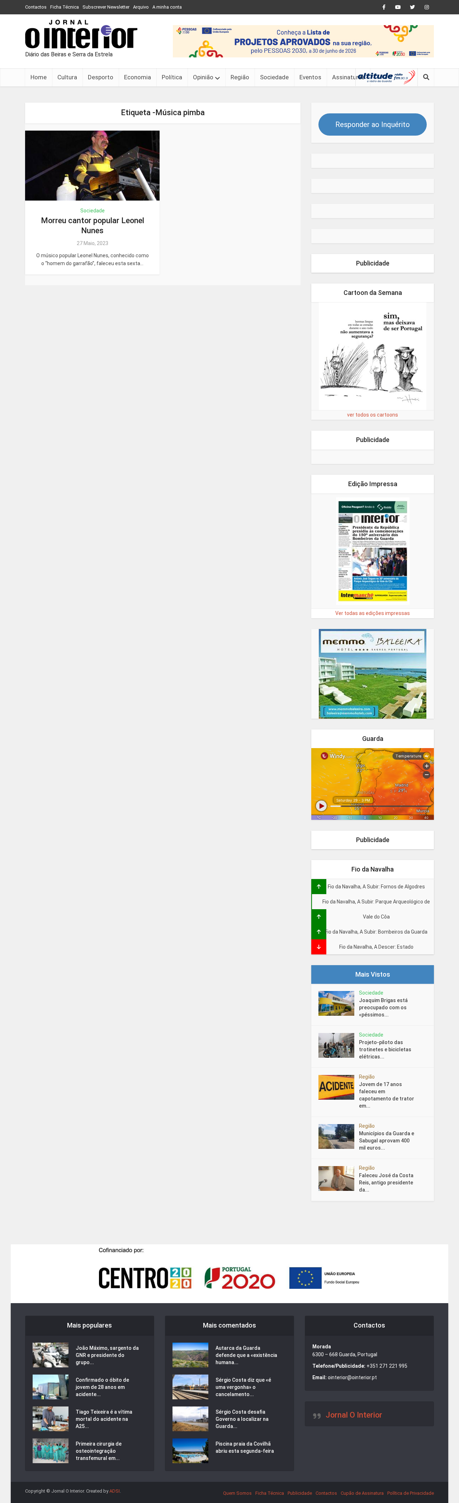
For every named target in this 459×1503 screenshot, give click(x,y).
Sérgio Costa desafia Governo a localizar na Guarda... (242, 1419)
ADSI (114, 1491)
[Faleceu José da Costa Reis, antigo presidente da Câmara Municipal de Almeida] (338, 1178)
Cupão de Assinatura (362, 1493)
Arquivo (141, 7)
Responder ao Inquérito (372, 124)
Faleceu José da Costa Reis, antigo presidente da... (386, 1183)
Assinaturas (348, 77)
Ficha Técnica (64, 7)
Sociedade (274, 77)
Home (38, 77)
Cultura (67, 77)
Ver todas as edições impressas (372, 613)
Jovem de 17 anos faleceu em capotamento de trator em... (386, 1095)
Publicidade (300, 1493)
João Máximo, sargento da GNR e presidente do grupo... (107, 1355)
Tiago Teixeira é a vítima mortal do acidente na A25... (104, 1419)
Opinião (203, 77)
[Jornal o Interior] (81, 34)
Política (172, 77)
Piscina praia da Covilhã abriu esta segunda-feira (245, 1447)
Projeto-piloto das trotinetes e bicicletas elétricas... (385, 1049)
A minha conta (167, 7)
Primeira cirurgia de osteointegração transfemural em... (99, 1451)
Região (240, 77)
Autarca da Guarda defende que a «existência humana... (246, 1355)
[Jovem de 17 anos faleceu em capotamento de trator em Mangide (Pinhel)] (338, 1087)
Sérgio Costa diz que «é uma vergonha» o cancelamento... (243, 1387)
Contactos (36, 7)
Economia (137, 77)
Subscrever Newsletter (105, 7)
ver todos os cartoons (372, 415)
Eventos (310, 77)
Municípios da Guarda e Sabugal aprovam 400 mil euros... (386, 1141)
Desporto (100, 77)
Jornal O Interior (354, 1414)
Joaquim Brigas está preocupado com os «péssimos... (383, 1007)
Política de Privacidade (410, 1493)
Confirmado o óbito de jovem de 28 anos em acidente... (102, 1387)
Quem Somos (237, 1493)
